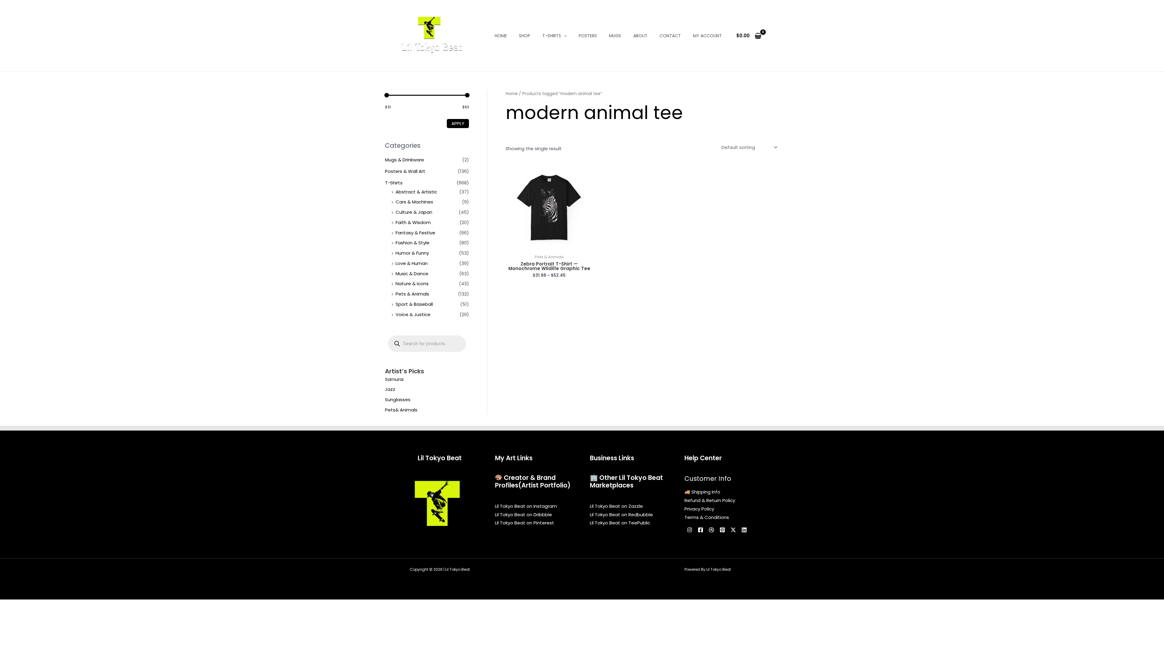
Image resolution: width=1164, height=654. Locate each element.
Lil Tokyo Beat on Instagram (526, 506)
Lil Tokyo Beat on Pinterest (524, 523)
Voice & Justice (413, 314)
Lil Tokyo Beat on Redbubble (621, 514)
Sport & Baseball (414, 304)
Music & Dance (412, 273)
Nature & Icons (412, 283)
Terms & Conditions (706, 517)
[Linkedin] (744, 530)
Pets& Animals (401, 410)
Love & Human (412, 263)
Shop (524, 36)
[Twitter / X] (733, 530)
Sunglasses (397, 399)
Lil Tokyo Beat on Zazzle (616, 506)
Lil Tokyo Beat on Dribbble (523, 514)
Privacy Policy (699, 509)
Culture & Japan (414, 212)
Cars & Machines (414, 202)
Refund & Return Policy (709, 500)
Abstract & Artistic (416, 192)
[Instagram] (689, 530)
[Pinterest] (722, 530)
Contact (670, 36)
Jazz (390, 389)
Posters (588, 36)
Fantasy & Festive (415, 233)
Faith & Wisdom (413, 222)
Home (501, 36)
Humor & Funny (412, 253)
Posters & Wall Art (405, 171)
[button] (564, 36)
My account (707, 36)
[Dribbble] (711, 530)
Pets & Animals (412, 294)
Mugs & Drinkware (404, 160)
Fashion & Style (413, 242)
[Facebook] (700, 530)
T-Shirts (551, 36)
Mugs (615, 36)
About (640, 36)
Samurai (394, 379)
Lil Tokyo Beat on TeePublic (620, 523)
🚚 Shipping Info (702, 492)
